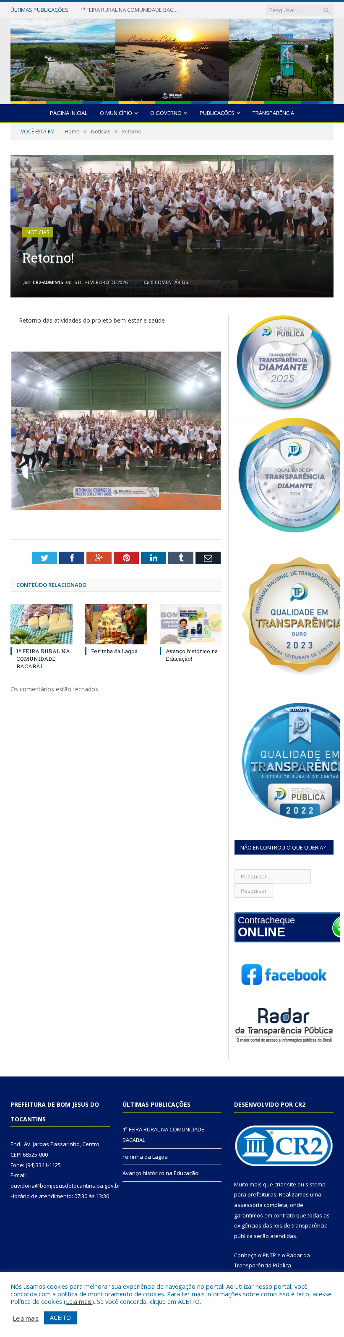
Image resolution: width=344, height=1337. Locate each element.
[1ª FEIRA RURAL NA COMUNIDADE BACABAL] (41, 624)
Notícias (37, 232)
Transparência (273, 113)
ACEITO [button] (60, 1317)
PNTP (269, 1255)
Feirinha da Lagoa (102, 9)
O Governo (166, 113)
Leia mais (79, 1301)
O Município (116, 113)
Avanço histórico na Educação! (192, 654)
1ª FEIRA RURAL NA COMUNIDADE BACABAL (43, 658)
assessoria (248, 1205)
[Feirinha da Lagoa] (116, 624)
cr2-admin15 (48, 282)
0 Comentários (169, 282)
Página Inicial (68, 113)
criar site (285, 1184)
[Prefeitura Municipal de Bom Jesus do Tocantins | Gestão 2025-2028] (172, 59)
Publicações (217, 113)
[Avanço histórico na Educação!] (191, 624)
